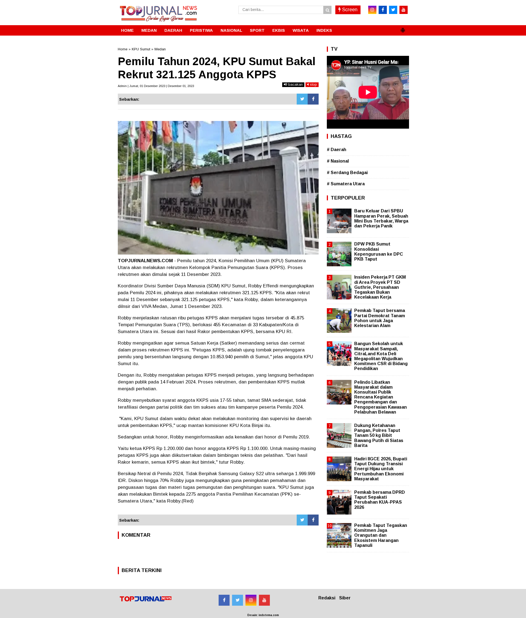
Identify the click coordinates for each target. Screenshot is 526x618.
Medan (160, 49)
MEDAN (149, 30)
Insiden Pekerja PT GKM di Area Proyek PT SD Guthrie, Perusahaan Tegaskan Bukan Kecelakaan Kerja (380, 287)
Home (122, 49)
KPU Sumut (141, 49)
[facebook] (383, 10)
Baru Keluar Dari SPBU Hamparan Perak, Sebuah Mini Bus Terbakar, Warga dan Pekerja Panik (381, 218)
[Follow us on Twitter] (237, 600)
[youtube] (403, 10)
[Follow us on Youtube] (264, 600)
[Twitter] (302, 99)
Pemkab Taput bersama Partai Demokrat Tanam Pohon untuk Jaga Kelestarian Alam (379, 318)
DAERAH (173, 30)
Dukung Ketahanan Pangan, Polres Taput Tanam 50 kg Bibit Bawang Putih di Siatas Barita (378, 435)
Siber (345, 598)
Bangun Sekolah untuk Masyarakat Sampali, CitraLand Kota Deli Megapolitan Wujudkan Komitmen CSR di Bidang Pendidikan (381, 356)
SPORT (257, 30)
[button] (402, 28)
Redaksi (326, 598)
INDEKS (324, 30)
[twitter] (393, 10)
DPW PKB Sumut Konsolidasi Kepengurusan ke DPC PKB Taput (378, 251)
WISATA (301, 30)
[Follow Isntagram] (250, 600)
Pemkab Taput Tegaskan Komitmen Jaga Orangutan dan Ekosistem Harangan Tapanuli (380, 535)
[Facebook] (313, 99)
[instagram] (372, 10)
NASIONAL (231, 30)
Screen (349, 9)
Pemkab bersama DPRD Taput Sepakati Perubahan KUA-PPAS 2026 (379, 500)
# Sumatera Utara (346, 183)
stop (313, 84)
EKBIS (278, 30)
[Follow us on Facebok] (224, 600)
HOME (127, 30)
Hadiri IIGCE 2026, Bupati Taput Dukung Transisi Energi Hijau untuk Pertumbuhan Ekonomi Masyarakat (380, 469)
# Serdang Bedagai (347, 172)
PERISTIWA (201, 30)
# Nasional (338, 161)
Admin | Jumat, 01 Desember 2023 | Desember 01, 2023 (156, 86)
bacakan (295, 84)
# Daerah (336, 149)
